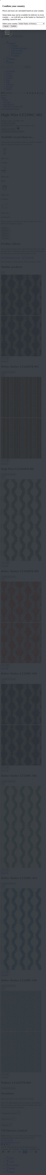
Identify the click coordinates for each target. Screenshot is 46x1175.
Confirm (13, 26)
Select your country (10, 24)
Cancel (5, 26)
